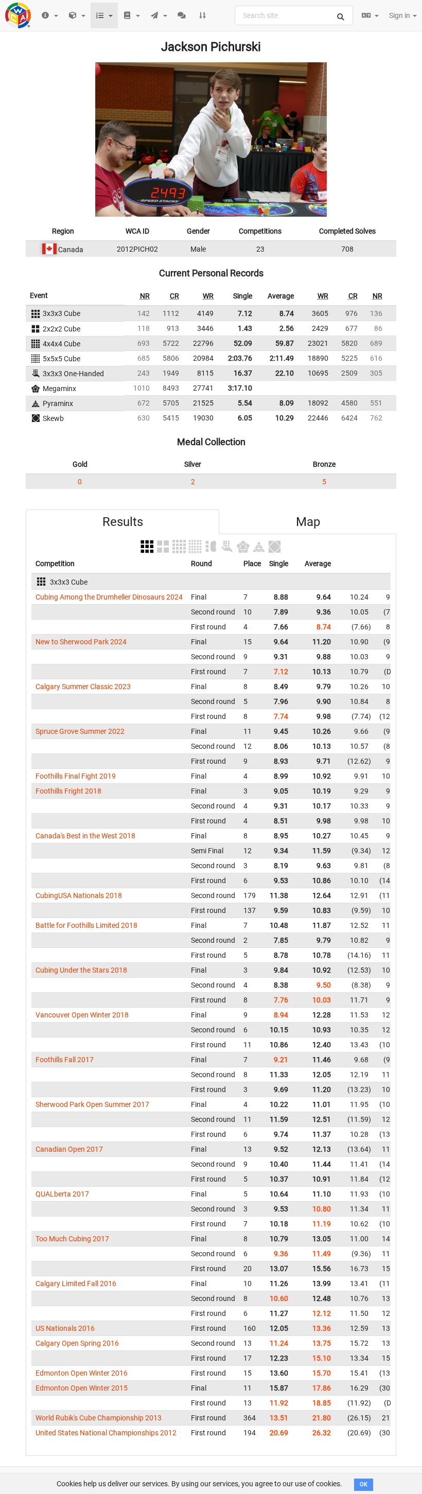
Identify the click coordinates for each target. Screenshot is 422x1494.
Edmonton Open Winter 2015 (82, 1388)
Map (308, 522)
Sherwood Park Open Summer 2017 (92, 1104)
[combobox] (294, 15)
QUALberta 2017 (62, 1194)
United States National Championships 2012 (106, 1433)
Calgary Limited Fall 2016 (76, 1283)
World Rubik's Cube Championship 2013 (99, 1418)
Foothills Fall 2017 (65, 1060)
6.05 (245, 418)
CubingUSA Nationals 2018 (79, 895)
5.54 (245, 403)
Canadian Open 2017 (69, 1149)
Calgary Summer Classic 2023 (83, 686)
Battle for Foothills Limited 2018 (86, 925)
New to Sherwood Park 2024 (81, 642)
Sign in (400, 15)
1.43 (245, 328)
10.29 (284, 418)
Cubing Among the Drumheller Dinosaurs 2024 (109, 597)
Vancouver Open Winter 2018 (82, 1015)
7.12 (245, 313)
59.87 (284, 343)
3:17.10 (240, 388)
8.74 (286, 313)
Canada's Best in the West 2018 (85, 836)
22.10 (284, 373)
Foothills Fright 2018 (68, 791)
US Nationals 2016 (65, 1328)
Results (122, 522)
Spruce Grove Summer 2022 (80, 731)
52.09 (243, 343)
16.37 (243, 373)
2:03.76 (240, 358)
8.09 (286, 403)
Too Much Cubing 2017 (72, 1239)
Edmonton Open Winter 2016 (82, 1373)
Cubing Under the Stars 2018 (81, 970)
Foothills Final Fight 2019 (76, 776)
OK (363, 1484)
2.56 (286, 328)
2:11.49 (282, 358)
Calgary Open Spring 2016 (77, 1343)
